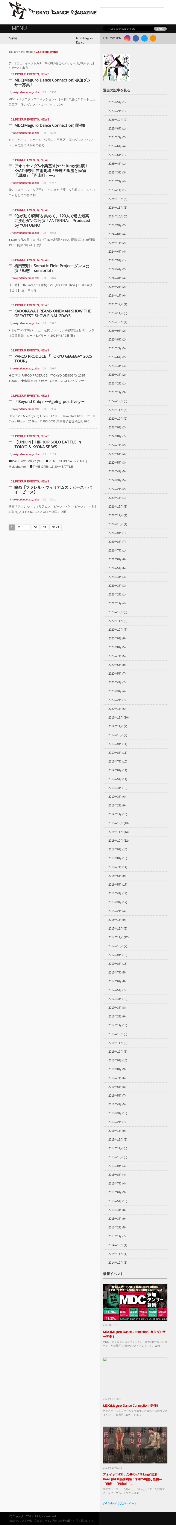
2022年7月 (114, 445)
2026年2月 (114, 111)
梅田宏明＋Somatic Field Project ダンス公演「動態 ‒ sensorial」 (52, 268)
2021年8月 (114, 541)
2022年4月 (114, 471)
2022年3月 (114, 480)
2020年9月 (114, 638)
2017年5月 (114, 990)
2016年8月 (114, 1069)
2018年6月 (114, 875)
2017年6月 (114, 981)
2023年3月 (114, 374)
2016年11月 (115, 1042)
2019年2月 (114, 805)
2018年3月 (114, 902)
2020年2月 (114, 700)
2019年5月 (114, 779)
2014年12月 (115, 1245)
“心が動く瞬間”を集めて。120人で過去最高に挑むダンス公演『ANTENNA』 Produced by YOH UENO (52, 220)
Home (29, 51)
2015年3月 (114, 1218)
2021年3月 (114, 585)
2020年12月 (115, 612)
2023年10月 (115, 322)
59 (44, 527)
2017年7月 (114, 972)
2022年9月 (114, 427)
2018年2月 (114, 911)
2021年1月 (114, 603)
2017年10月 (115, 946)
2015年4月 (114, 1210)
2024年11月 (115, 207)
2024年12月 (115, 198)
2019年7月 (114, 761)
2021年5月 (114, 568)
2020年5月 (114, 673)
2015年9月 (114, 1166)
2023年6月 (114, 357)
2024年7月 (114, 242)
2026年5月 (114, 102)
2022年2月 (114, 489)
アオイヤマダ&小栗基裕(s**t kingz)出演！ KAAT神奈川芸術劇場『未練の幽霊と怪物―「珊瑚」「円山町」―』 (53, 170)
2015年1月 (114, 1236)
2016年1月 (114, 1130)
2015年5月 (114, 1201)
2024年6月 (114, 251)
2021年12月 (115, 506)
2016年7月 (114, 1078)
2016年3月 (114, 1113)
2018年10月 (115, 840)
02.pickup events (25, 74)
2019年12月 (115, 717)
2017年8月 (114, 963)
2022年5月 (114, 462)
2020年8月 (114, 647)
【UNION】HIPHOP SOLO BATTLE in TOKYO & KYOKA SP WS (47, 444)
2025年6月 (114, 146)
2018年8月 (114, 858)
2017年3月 (114, 1007)
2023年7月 (114, 348)
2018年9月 (114, 849)
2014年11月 (115, 1253)
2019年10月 (115, 735)
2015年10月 (115, 1157)
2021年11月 (115, 515)
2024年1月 (114, 295)
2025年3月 (114, 172)
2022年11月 (115, 409)
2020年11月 (115, 620)
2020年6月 (114, 664)
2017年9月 (114, 955)
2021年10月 (115, 524)
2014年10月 (115, 1262)
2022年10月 (115, 418)
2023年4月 (114, 366)
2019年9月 (114, 744)
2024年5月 (114, 260)
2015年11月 (115, 1148)
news (45, 74)
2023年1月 (114, 392)
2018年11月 (115, 831)
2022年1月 (114, 497)
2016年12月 (115, 1034)
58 (35, 527)
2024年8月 (114, 234)
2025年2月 (114, 181)
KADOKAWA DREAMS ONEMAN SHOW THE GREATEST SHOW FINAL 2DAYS (52, 313)
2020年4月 (114, 682)
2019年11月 (115, 726)
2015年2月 (114, 1227)
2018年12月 (115, 823)
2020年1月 (114, 708)
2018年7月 (114, 867)
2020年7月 (114, 656)
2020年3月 (114, 691)
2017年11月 (115, 937)
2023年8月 (114, 339)
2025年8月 (114, 128)
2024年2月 (114, 286)
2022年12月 (115, 401)
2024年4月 (114, 269)
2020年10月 (115, 629)
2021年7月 (114, 550)
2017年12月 (115, 928)
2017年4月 (114, 999)
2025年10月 (115, 119)
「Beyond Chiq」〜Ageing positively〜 (49, 401)
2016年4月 (114, 1104)
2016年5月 (114, 1095)
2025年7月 (114, 137)
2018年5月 (114, 884)
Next (55, 527)
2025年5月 (114, 155)
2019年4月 (114, 788)
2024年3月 (114, 278)
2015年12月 (115, 1139)
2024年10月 (115, 216)
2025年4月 (114, 163)
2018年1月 (114, 919)
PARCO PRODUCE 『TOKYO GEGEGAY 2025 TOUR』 (53, 358)
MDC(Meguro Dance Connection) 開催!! (49, 125)
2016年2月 (114, 1122)
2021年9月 (114, 533)
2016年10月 (115, 1051)
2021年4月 (114, 577)
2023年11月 (115, 313)
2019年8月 (114, 752)
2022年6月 (114, 453)
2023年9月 (114, 330)
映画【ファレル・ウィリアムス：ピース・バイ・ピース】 (53, 489)
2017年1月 (114, 1025)
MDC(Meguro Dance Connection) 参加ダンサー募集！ (52, 82)
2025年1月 (114, 190)
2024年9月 (114, 225)
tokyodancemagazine (26, 92)
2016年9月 (114, 1060)
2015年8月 (114, 1174)
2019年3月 (114, 796)
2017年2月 (114, 1016)
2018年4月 (114, 893)
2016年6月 (114, 1086)
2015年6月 (114, 1192)
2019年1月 (114, 814)
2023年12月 (115, 304)
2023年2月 (114, 383)
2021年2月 (114, 594)
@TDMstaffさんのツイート (120, 1503)
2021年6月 (114, 559)
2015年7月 (114, 1183)
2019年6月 (114, 770)
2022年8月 (114, 436)
